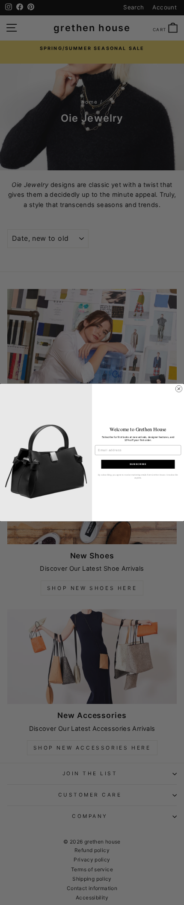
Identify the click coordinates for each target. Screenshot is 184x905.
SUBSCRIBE (138, 464)
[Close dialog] (178, 388)
